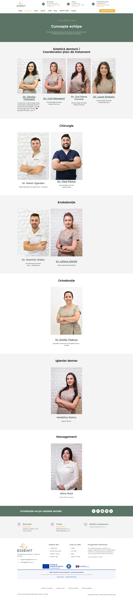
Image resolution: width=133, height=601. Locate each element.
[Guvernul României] (68, 566)
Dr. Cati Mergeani (54, 98)
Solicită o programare (98, 524)
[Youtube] (102, 511)
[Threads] (111, 511)
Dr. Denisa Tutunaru (29, 98)
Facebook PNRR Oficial (70, 576)
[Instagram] (98, 511)
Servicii (43, 11)
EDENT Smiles (64, 11)
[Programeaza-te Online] (85, 524)
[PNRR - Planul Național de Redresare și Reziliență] (82, 566)
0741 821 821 (27, 527)
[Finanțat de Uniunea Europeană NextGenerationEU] (53, 566)
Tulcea (74, 2)
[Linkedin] (107, 511)
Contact (73, 11)
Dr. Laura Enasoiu (104, 96)
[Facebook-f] (94, 511)
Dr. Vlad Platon (66, 181)
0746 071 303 (60, 527)
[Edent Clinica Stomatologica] (21, 4)
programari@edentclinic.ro (97, 527)
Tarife (50, 11)
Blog (55, 11)
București (50, 2)
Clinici (36, 11)
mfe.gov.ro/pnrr (60, 576)
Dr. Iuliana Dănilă (66, 261)
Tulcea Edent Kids (102, 2)
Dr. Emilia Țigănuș (66, 339)
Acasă (20, 11)
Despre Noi (28, 11)
